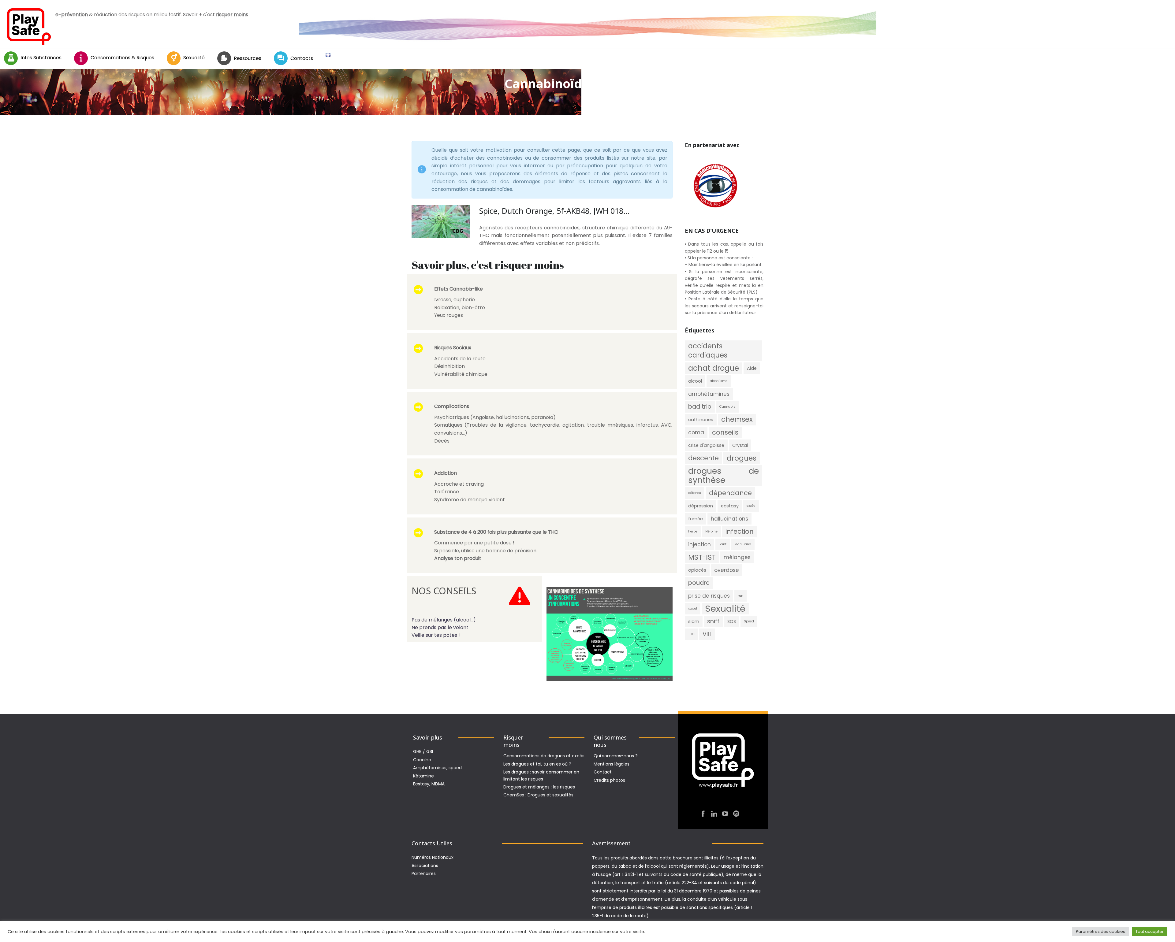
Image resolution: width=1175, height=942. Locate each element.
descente (703, 458)
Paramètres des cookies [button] (1100, 931)
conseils (725, 432)
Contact (603, 772)
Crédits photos (609, 780)
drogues (741, 458)
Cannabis (727, 406)
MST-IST (702, 557)
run (740, 595)
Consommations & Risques (122, 57)
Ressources (247, 58)
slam (693, 621)
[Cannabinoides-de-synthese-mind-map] (609, 634)
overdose (726, 570)
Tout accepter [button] (1150, 931)
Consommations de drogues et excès (543, 756)
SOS (731, 621)
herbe (692, 531)
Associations (425, 865)
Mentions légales (611, 764)
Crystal (740, 445)
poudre (699, 583)
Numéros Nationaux (432, 857)
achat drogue (713, 368)
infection (740, 531)
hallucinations (729, 518)
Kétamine (423, 776)
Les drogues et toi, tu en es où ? (537, 764)
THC (691, 634)
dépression (700, 506)
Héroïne (711, 531)
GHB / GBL (423, 751)
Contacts (301, 58)
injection (699, 544)
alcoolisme (718, 381)
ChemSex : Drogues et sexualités (538, 795)
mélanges (737, 557)
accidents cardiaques (707, 350)
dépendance (730, 492)
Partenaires (424, 873)
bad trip (699, 406)
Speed (749, 621)
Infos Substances (41, 57)
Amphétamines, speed (437, 768)
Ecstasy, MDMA (429, 784)
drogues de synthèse (723, 475)
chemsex (737, 419)
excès (751, 505)
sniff (713, 621)
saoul (692, 608)
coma (696, 432)
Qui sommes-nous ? (616, 756)
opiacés (697, 570)
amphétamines (708, 394)
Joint (722, 544)
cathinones (700, 420)
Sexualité (194, 57)
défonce (694, 493)
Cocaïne (422, 760)
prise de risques (709, 595)
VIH (707, 634)
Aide (752, 368)
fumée (695, 519)
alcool (695, 381)
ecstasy (730, 506)
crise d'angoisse (706, 445)
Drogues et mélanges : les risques (539, 787)
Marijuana (742, 544)
